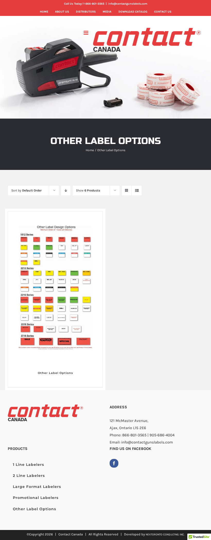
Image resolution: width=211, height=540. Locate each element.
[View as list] (137, 191)
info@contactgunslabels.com (127, 3)
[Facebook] (114, 463)
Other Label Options (55, 373)
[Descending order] (66, 190)
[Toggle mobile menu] (86, 32)
